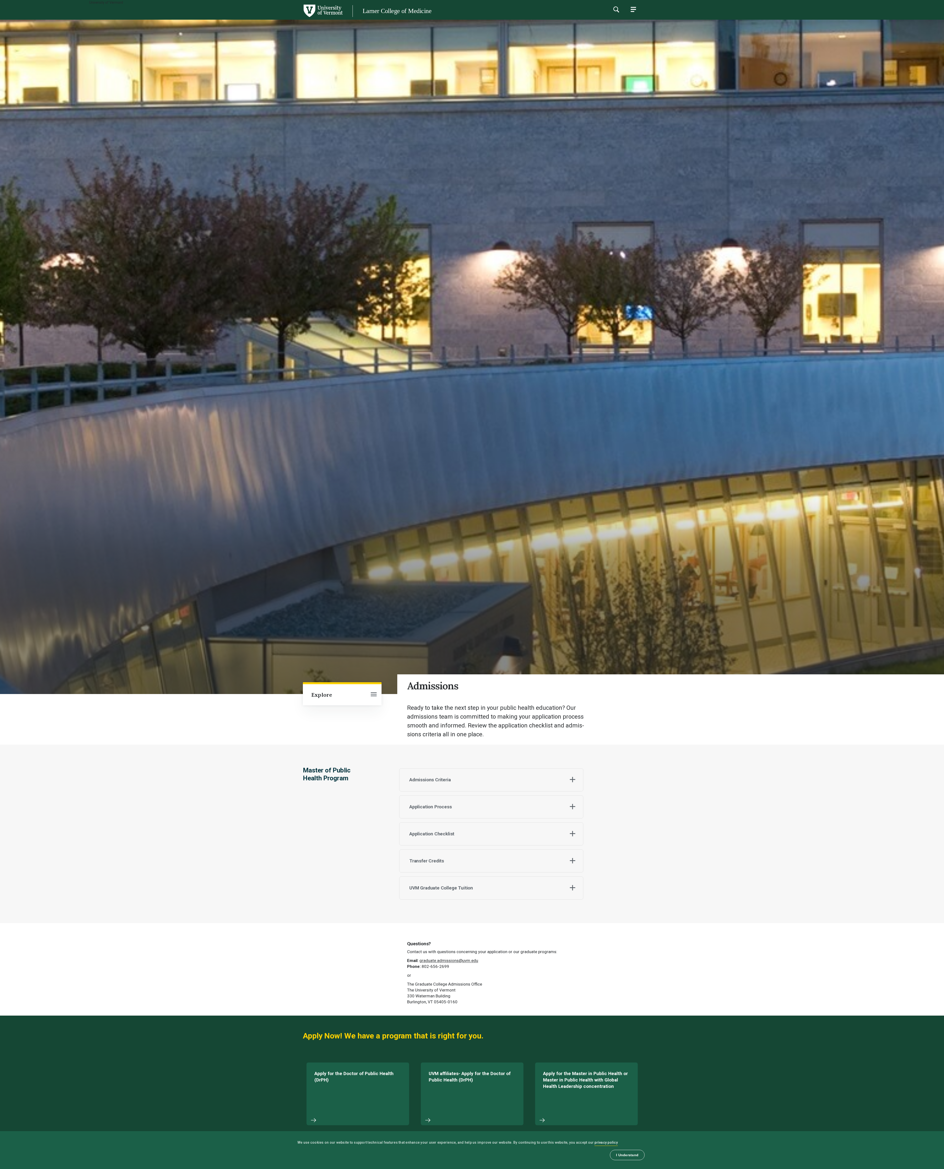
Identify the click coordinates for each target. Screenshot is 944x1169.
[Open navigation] (373, 694)
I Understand (627, 1155)
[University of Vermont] (171, 17)
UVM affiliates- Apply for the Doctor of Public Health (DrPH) (470, 1077)
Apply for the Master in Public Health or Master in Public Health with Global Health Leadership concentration (585, 1080)
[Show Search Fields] (616, 9)
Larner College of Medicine (397, 11)
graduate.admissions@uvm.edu (448, 960)
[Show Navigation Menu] (633, 9)
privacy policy (606, 1142)
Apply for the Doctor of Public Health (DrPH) (354, 1077)
